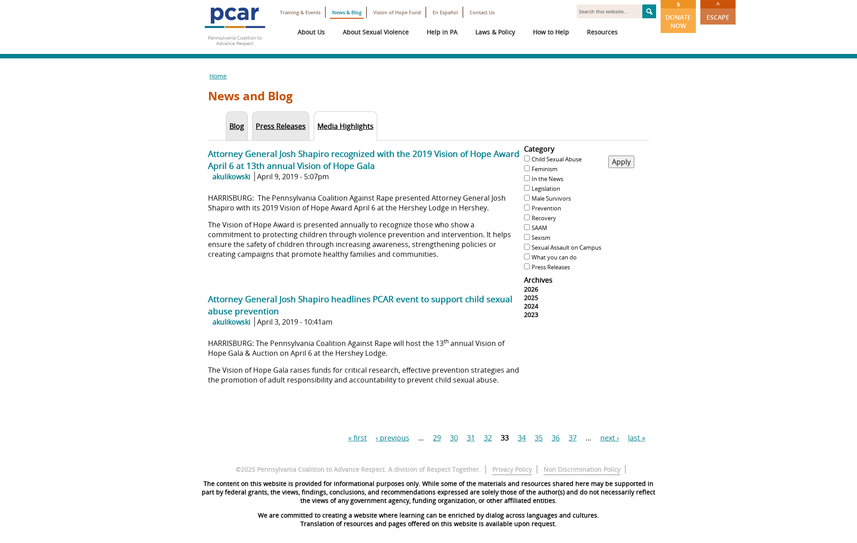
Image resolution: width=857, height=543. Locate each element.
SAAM (539, 228)
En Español (445, 12)
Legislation (546, 189)
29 (437, 438)
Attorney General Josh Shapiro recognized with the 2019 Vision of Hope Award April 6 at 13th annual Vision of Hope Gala (364, 160)
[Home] (235, 49)
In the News (547, 179)
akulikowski (231, 176)
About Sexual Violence (376, 32)
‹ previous (392, 438)
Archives (538, 280)
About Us (311, 32)
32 (488, 438)
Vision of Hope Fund (397, 12)
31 (471, 438)
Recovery (544, 218)
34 (522, 438)
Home (218, 76)
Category (539, 149)
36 (556, 438)
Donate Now (678, 15)
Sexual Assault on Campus (566, 247)
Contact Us (482, 12)
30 (454, 438)
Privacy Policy (512, 469)
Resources (602, 32)
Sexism (541, 238)
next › (609, 438)
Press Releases (551, 267)
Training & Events (300, 12)
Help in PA (442, 32)
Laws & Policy (495, 32)
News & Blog (347, 12)
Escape (718, 10)
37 (573, 438)
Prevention (546, 208)
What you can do (554, 257)
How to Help (551, 32)
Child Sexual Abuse (557, 159)
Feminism (544, 169)
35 (539, 438)
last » (636, 438)
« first (357, 438)
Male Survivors (551, 198)
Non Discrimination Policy (582, 469)
